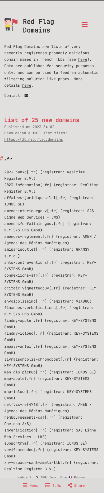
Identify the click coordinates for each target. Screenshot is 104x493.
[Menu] (84, 26)
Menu (32, 485)
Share (78, 485)
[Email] (26, 95)
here (82, 59)
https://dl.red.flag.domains (33, 139)
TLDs (55, 485)
